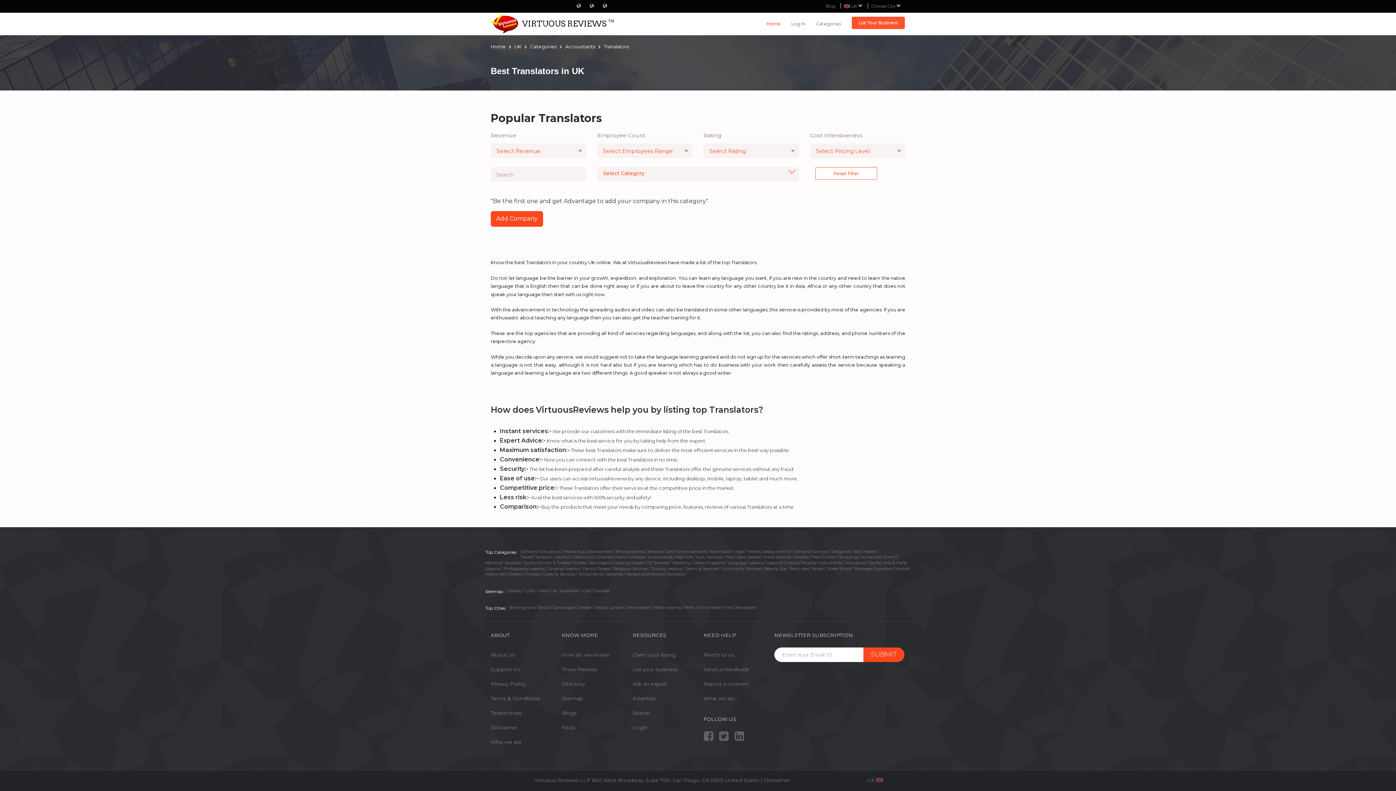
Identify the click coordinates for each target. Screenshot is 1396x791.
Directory (573, 684)
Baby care (799, 568)
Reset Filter (846, 173)
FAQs (568, 727)
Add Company (517, 218)
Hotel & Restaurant (765, 551)
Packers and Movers (645, 574)
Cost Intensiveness (836, 135)
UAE (587, 590)
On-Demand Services (807, 551)
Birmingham (521, 607)
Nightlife (684, 557)
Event (889, 557)
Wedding (681, 562)
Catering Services (701, 568)
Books (817, 568)
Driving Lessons (666, 568)
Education (550, 551)
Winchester (709, 607)
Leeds (600, 607)
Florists (532, 574)
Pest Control (823, 557)
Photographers (630, 551)
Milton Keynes (667, 607)
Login (640, 727)
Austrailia (569, 590)
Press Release (580, 669)
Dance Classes (596, 568)
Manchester (638, 607)
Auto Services (709, 557)
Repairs (802, 557)
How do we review (585, 654)
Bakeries (615, 574)
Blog (830, 6)
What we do (718, 698)
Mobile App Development (588, 551)
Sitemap (572, 698)
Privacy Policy (508, 684)
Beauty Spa (776, 568)
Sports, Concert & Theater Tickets (554, 562)
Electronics (583, 557)
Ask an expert (650, 684)
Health (869, 551)
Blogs (569, 713)
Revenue (503, 135)
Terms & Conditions (515, 698)
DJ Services (658, 562)
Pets (730, 557)
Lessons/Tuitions (783, 562)
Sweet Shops (839, 568)
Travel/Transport (536, 557)
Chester (584, 607)
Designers (841, 551)
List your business (655, 669)
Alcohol (562, 557)
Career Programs (709, 562)
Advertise (644, 698)
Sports (874, 562)
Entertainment (611, 557)
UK (554, 590)
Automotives (660, 557)
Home (774, 24)
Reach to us (718, 654)
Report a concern (726, 684)
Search (641, 713)
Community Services (741, 568)
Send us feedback (726, 669)
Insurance (855, 562)
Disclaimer (504, 727)
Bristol (544, 607)
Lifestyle (637, 557)
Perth (690, 607)
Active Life (871, 557)
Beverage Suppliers (873, 568)
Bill (857, 551)
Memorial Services (502, 562)
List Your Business (878, 22)
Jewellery (676, 574)
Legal (739, 551)
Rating (712, 135)
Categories (828, 24)
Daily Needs (748, 557)
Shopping (848, 557)
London (616, 607)
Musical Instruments (822, 562)
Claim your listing (654, 654)
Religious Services (630, 568)
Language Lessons (745, 562)
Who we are (506, 742)
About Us (503, 654)
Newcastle (745, 607)
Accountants (590, 574)
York (728, 607)
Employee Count (621, 135)
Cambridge (563, 607)
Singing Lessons (563, 568)
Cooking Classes (629, 562)
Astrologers (599, 562)
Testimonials (506, 713)
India (542, 590)
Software (528, 551)
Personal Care (660, 551)
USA (530, 590)
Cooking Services (559, 574)
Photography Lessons (524, 568)
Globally (514, 590)
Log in (798, 24)
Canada (602, 590)
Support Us (505, 669)
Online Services (691, 551)
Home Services (777, 557)
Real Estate (720, 551)
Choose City (883, 6)
